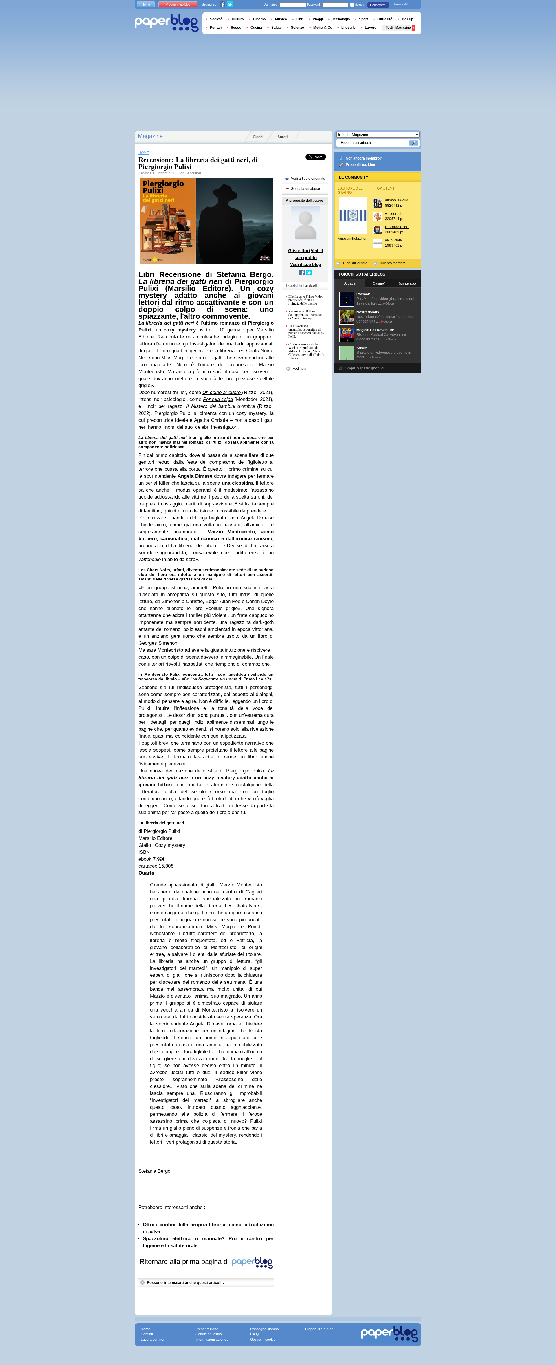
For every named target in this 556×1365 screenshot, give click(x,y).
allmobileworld (396, 200)
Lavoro (370, 27)
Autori (282, 137)
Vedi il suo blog (305, 264)
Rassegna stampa (264, 1329)
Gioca (389, 303)
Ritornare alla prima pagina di (185, 1261)
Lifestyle (348, 27)
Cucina (256, 27)
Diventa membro (393, 263)
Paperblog (167, 23)
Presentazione (206, 1329)
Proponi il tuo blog (360, 165)
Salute (276, 27)
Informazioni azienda (211, 1339)
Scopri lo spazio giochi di (364, 368)
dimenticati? (401, 4)
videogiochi (394, 214)
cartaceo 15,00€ (155, 866)
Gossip (407, 19)
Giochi (258, 137)
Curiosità (384, 19)
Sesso (236, 27)
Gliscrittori (193, 173)
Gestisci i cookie (263, 1339)
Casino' (379, 283)
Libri (299, 19)
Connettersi (378, 5)
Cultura (238, 19)
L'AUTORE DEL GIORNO (350, 190)
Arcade (350, 283)
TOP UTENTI (385, 188)
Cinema (259, 19)
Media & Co (322, 27)
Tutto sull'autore (355, 263)
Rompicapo (407, 283)
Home (146, 4)
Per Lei (216, 27)
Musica (281, 19)
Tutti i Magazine (398, 27)
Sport (363, 19)
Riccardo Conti (397, 227)
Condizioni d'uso (208, 1334)
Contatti (147, 1334)
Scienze (297, 27)
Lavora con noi (152, 1339)
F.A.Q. (254, 1334)
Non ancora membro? (364, 158)
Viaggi (318, 19)
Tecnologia (341, 19)
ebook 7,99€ (151, 859)
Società (216, 19)
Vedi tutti (299, 369)
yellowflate (393, 240)
